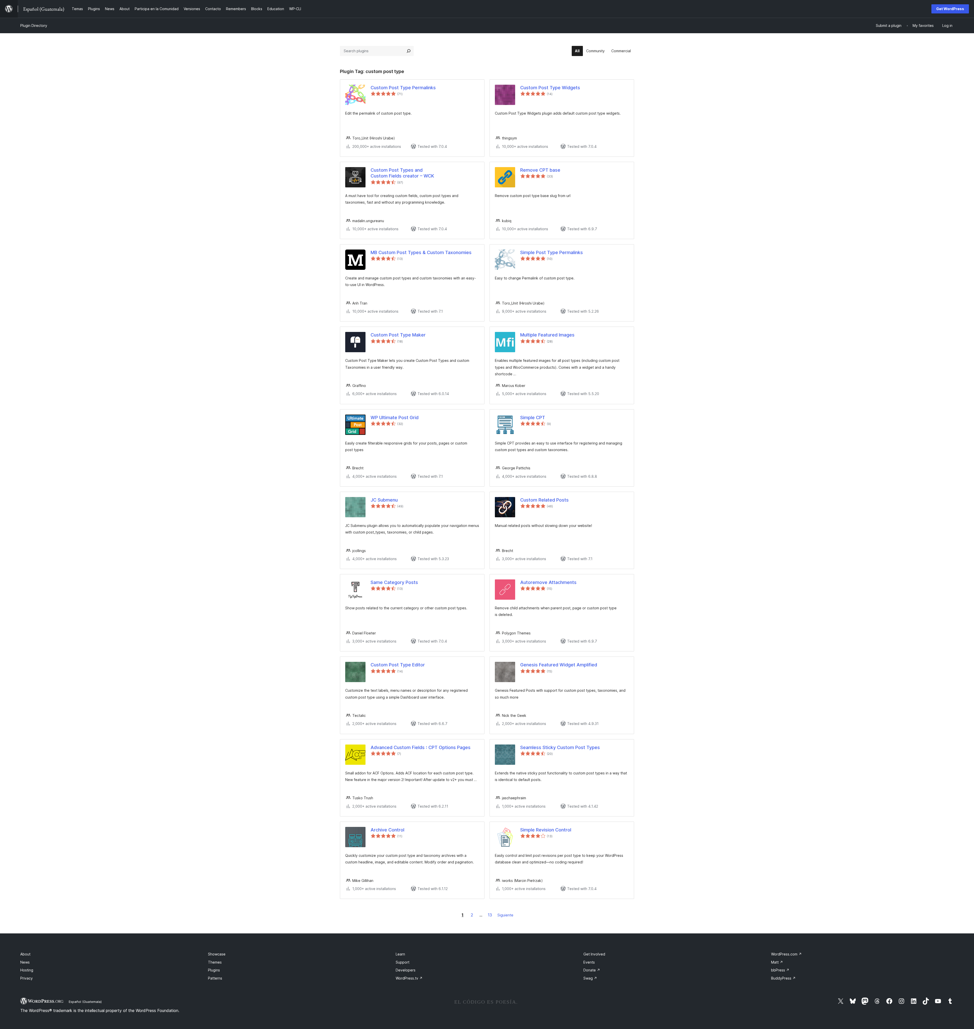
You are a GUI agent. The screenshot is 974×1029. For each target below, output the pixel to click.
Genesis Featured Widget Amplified (558, 664)
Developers (405, 970)
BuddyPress (783, 978)
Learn (400, 954)
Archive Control (387, 829)
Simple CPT (532, 417)
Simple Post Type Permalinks (551, 252)
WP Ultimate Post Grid (395, 417)
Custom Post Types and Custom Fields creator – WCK (402, 173)
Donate (591, 970)
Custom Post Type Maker (398, 335)
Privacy (26, 978)
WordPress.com (786, 954)
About (25, 954)
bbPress (780, 970)
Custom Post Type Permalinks (403, 87)
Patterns (215, 978)
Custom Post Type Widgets (550, 87)
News (25, 962)
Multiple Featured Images (547, 335)
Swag (590, 978)
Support (402, 962)
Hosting (26, 970)
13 (490, 914)
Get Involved (594, 954)
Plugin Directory (33, 25)
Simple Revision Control (545, 829)
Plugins (214, 970)
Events (589, 962)
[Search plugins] (409, 51)
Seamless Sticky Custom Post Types (560, 747)
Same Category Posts (394, 582)
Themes (215, 962)
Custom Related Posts (544, 500)
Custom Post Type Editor (398, 664)
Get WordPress (950, 9)
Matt (777, 962)
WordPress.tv (409, 978)
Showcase (216, 954)
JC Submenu (384, 500)
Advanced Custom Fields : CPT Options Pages (421, 747)
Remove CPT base (540, 170)
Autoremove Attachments (548, 582)
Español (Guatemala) (85, 1002)
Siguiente (505, 915)
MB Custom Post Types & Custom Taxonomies (421, 252)
